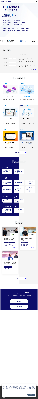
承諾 (31, 394)
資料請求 (19, 301)
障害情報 (24, 54)
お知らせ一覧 (32, 69)
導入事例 (19, 278)
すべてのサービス (18, 152)
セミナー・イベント (15, 54)
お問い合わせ (19, 307)
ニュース (6, 54)
